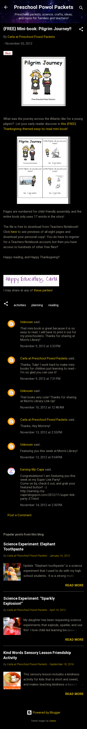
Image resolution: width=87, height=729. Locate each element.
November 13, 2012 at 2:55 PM (41, 432)
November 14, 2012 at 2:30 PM (41, 505)
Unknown (26, 322)
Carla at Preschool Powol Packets (44, 358)
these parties (42, 290)
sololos (52, 720)
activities (20, 305)
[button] (81, 30)
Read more (74, 585)
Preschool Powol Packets (43, 7)
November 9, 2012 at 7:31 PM (40, 379)
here (14, 232)
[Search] (81, 8)
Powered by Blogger (46, 712)
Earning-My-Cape (32, 469)
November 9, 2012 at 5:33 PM (40, 346)
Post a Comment (19, 515)
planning (37, 305)
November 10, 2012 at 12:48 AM (42, 407)
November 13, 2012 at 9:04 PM (41, 457)
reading (53, 305)
